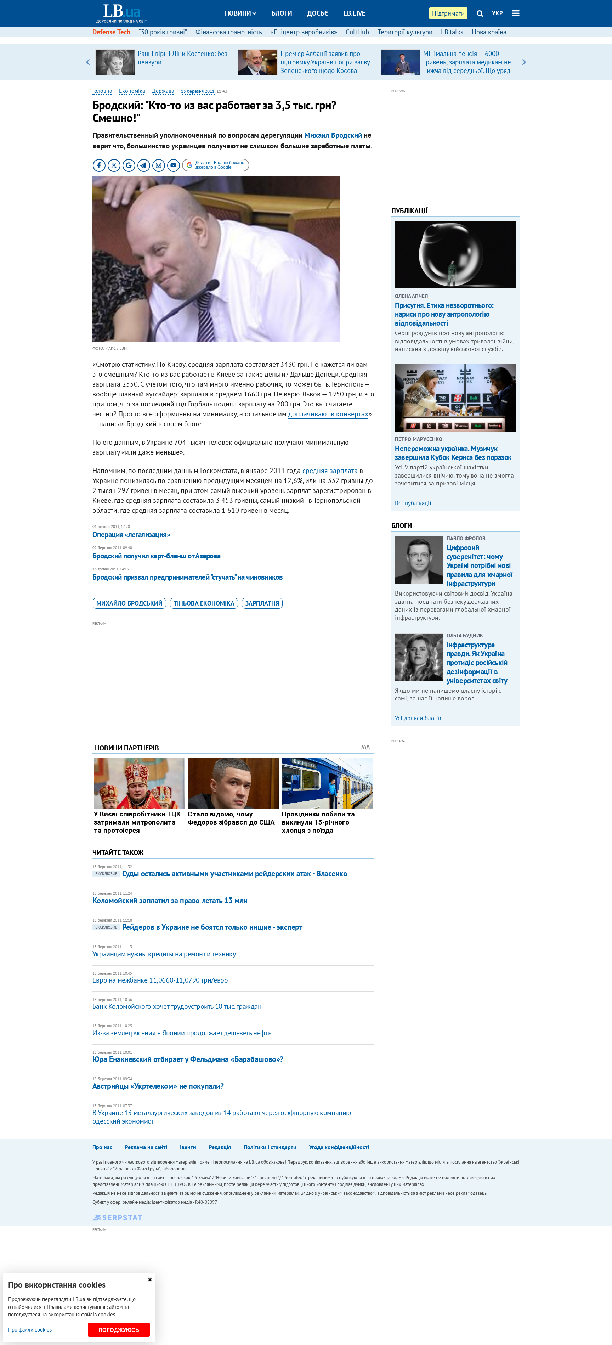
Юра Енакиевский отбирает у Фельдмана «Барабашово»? (187, 1059)
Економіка (132, 90)
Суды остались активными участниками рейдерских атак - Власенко (221, 873)
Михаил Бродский (333, 135)
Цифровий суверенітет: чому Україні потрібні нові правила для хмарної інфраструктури (480, 565)
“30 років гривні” (163, 32)
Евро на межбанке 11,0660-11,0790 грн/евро (160, 980)
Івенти (188, 1146)
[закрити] (150, 1279)
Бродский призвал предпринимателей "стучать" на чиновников (187, 577)
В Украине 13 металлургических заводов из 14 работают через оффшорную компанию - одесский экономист (222, 1117)
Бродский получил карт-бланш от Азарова (156, 556)
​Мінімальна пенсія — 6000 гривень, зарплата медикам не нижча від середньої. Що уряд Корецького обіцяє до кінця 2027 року (467, 70)
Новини (238, 13)
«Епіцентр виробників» (304, 32)
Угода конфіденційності (339, 1146)
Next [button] (524, 62)
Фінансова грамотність (229, 32)
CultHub (357, 32)
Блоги (282, 13)
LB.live (355, 13)
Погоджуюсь (118, 1330)
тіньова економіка (204, 603)
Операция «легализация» (131, 534)
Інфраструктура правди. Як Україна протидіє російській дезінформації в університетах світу (477, 662)
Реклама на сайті (146, 1146)
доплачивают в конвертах (328, 413)
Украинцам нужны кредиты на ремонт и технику (164, 953)
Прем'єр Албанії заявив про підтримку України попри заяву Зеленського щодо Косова (325, 62)
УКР (497, 13)
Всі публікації (413, 503)
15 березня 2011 (198, 91)
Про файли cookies (30, 1329)
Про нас (102, 1146)
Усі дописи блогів (418, 718)
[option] (163, 62)
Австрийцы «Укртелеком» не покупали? (158, 1086)
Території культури (405, 32)
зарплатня (262, 603)
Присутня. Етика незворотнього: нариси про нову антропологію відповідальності (444, 314)
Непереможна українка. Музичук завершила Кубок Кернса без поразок (453, 453)
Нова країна (489, 32)
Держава (163, 90)
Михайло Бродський (129, 603)
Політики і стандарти (270, 1146)
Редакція (220, 1146)
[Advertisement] (233, 677)
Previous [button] (88, 62)
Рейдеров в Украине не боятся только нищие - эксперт (198, 927)
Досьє (317, 13)
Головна (102, 90)
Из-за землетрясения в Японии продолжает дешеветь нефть (181, 1032)
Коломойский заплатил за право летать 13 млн (170, 900)
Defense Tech (111, 32)
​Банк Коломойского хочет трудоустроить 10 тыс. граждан (177, 1006)
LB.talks (452, 32)
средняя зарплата (330, 470)
